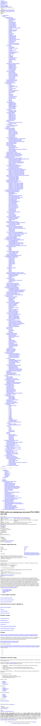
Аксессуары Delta (12, 69)
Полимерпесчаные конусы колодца (15, 139)
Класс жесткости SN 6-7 (13, 205)
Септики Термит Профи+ (13, 361)
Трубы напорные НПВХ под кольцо (13, 216)
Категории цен (7, 474)
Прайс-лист (7, 473)
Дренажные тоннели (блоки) (12, 79)
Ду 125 (10, 410)
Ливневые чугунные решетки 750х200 (16, 182)
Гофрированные (12, 192)
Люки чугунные (12, 148)
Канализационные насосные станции (13, 153)
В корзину (2, 537)
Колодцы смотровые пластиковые (15, 140)
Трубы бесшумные (12, 215)
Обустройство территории (9, 455)
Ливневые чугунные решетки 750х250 (16, 183)
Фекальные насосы (10, 388)
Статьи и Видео (7, 472)
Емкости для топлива (11, 319)
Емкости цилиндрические (13, 311)
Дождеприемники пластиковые (12, 176)
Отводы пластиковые (13, 341)
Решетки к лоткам (12, 163)
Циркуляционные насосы (11, 391)
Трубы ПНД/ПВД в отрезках (14, 244)
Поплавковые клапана (13, 343)
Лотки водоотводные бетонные (14, 160)
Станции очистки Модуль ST (14, 356)
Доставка (6, 476)
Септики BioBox (12, 363)
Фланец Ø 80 (11, 438)
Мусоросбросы (9, 454)
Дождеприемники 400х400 (14, 179)
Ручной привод (12, 430)
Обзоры (4, 592)
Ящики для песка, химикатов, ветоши (14, 446)
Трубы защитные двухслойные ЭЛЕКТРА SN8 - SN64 (16, 245)
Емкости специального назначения (13, 302)
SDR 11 (10, 247)
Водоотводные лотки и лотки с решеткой (14, 157)
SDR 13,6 (10, 265)
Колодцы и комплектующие (10, 484)
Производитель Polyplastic (13, 217)
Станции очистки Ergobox (14, 355)
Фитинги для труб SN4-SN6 (14, 44)
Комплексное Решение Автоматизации (14, 382)
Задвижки (8, 404)
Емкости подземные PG (13, 314)
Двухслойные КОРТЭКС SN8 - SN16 (16, 197)
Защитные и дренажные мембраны (13, 63)
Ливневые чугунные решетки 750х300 (16, 184)
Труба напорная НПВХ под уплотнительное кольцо (16, 273)
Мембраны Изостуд (12, 64)
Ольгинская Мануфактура (13, 51)
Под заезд (10, 21)
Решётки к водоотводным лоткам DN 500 (16, 174)
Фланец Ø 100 (11, 439)
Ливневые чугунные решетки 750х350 (16, 185)
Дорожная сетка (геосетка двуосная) (15, 122)
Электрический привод (13, 419)
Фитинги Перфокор (12, 30)
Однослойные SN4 (12, 19)
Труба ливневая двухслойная (14, 223)
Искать (2, 13)
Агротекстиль (9, 124)
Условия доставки (8, 541)
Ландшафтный (11, 47)
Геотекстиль (9, 45)
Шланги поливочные (11, 395)
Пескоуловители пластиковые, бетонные (14, 165)
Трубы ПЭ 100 (3, 624)
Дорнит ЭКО (11, 53)
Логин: (2, 7)
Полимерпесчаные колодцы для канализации (17, 138)
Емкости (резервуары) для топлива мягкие (16, 323)
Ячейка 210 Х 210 (12, 116)
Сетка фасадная (9, 449)
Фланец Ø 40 (11, 436)
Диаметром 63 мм (12, 41)
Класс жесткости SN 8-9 (13, 206)
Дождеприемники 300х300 (14, 178)
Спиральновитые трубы (11, 225)
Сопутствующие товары (7, 589)
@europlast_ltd (3, 3)
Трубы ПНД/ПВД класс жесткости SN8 (16, 243)
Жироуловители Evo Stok (13, 367)
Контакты (4, 477)
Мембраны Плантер (12, 65)
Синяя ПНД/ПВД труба (13, 240)
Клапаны (8, 422)
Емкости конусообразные (13, 303)
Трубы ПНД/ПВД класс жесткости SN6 (16, 242)
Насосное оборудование (9, 384)
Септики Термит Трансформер (14, 362)
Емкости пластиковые (9, 295)
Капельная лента (10, 400)
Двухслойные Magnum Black (14, 201)
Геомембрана (9, 109)
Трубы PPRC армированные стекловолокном (17, 289)
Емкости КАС (11, 306)
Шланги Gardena (12, 397)
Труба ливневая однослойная (14, 224)
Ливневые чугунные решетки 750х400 (16, 186)
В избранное (3, 538)
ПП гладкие (11, 194)
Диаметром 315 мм (12, 35)
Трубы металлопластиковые (12, 292)
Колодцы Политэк (12, 73)
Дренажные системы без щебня (14, 27)
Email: (1, 573)
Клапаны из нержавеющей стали (15, 424)
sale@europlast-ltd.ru (4, 2)
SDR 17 (10, 248)
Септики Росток (12, 364)
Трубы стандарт (12, 213)
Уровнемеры (11, 346)
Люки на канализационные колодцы (13, 458)
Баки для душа (9, 328)
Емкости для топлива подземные (15, 321)
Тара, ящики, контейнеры (9, 496)
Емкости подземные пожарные (14, 318)
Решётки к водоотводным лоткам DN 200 (16, 172)
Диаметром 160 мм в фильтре (14, 39)
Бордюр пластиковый (11, 126)
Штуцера (10, 347)
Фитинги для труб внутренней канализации (15, 232)
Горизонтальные (12, 301)
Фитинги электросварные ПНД (12, 284)
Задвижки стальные (12, 420)
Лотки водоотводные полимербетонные (16, 162)
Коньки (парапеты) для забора (12, 457)
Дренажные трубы (10, 18)
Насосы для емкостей (11, 351)
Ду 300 (10, 414)
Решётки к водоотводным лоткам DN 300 (16, 173)
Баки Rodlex (11, 332)
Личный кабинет (6, 15)
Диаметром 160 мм (12, 38)
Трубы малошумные (12, 214)
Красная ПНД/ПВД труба (13, 241)
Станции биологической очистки (13, 353)
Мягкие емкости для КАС (13, 307)
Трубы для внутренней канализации (13, 211)
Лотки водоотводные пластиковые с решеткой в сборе (19, 158)
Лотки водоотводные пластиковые (15, 159)
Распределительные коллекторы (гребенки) (15, 442)
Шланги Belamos (12, 398)
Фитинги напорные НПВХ (12, 236)
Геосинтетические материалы (10, 82)
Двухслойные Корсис (13, 200)
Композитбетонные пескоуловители (15, 168)
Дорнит (10, 46)
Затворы (8, 425)
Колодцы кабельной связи (11, 143)
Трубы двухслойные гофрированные (15, 195)
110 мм (10, 282)
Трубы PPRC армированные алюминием (16, 290)
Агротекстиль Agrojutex (13, 125)
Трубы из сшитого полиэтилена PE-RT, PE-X (15, 291)
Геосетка (8, 121)
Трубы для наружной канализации (13, 191)
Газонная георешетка (11, 120)
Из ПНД (10, 32)
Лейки (10, 338)
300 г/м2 (10, 62)
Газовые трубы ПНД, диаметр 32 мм (15, 280)
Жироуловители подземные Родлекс (15, 369)
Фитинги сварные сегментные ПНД (13, 285)
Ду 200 (10, 412)
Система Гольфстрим (13, 24)
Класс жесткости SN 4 (13, 204)
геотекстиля (19, 723)
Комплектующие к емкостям (12, 334)
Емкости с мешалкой (12, 304)
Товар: (1, 569)
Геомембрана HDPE (12, 110)
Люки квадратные (12, 146)
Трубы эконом (11, 212)
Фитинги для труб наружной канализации (14, 226)
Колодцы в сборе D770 (13, 132)
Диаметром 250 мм (12, 36)
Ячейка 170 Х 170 (12, 114)
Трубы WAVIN (11, 20)
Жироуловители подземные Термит (15, 368)
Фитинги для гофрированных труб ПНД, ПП (17, 228)
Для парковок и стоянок (13, 86)
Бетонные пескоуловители (14, 167)
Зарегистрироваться (4, 10)
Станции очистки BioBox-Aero (14, 354)
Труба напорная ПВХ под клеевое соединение (15, 272)
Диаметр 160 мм (12, 230)
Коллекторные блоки (11, 441)
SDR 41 (10, 220)
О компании (5, 696)
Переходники (11, 342)
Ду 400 (10, 415)
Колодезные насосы (10, 387)
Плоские (10, 28)
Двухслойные (11, 42)
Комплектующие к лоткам (14, 164)
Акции (4, 466)
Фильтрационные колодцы (12, 80)
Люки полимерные (12, 150)
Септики (8, 358)
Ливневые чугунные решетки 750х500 (16, 188)
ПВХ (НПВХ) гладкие (13, 193)
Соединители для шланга (11, 401)
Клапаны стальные (12, 423)
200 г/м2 (10, 61)
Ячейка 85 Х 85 (12, 113)
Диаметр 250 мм (12, 263)
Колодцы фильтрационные (12, 142)
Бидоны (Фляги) (10, 327)
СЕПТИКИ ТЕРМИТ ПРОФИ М (15, 360)
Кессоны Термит (10, 377)
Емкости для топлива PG (13, 325)
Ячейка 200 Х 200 (12, 115)
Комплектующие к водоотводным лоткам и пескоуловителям (18, 175)
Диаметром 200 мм (12, 37)
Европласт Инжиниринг (10, 11)
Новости (6, 471)
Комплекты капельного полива (12, 399)
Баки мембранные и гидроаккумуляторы (12, 379)
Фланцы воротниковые (13, 435)
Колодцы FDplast (12, 72)
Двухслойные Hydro (12, 203)
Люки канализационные (11, 145)
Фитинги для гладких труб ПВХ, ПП (16, 227)
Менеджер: (2, 575)
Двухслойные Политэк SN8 (14, 196)
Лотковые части (12, 78)
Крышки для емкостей (11, 348)
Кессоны (6, 375)
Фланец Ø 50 (11, 437)
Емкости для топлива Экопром (14, 324)
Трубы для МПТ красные (13, 252)
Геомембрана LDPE (12, 111)
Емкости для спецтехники (13, 309)
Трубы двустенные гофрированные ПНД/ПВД (15, 239)
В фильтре (11, 34)
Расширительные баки (11, 381)
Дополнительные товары (7, 590)
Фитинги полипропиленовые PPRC (13, 293)
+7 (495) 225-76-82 (3, 1)
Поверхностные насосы (11, 390)
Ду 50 (10, 406)
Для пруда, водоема (12, 59)
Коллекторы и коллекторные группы (11, 440)
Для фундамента (12, 58)
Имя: (1, 570)
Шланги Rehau (11, 396)
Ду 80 (10, 408)
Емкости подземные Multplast (14, 316)
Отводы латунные (12, 340)
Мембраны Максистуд (13, 67)
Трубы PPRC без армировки (14, 288)
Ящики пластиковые (10, 447)
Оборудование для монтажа (12, 237)
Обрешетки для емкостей (11, 349)
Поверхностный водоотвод (10, 156)
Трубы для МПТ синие (13, 253)
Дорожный (11, 56)
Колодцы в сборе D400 (13, 74)
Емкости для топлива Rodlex (14, 326)
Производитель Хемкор (13, 218)
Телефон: (2, 571)
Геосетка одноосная (12, 123)
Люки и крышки (12, 76)
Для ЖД (10, 87)
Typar (10, 54)
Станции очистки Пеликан (14, 357)
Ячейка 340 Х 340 (12, 118)
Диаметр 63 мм (11, 281)
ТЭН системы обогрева (13, 345)
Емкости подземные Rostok (14, 317)
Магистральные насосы (11, 389)
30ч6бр (10, 417)
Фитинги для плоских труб (14, 43)
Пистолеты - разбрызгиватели (12, 402)
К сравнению (3, 539)
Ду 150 (10, 411)
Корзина (4, 687)
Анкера (8, 127)
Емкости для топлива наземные (14, 320)
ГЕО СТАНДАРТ (12, 52)
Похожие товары (6, 591)
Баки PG (10, 331)
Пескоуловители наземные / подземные (14, 370)
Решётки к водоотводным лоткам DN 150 (16, 171)
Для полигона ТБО (12, 88)
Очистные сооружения (9, 352)
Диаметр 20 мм (11, 258)
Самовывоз (7, 475)
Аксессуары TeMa (12, 70)
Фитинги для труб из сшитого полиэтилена (15, 294)
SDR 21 (10, 249)
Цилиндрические (12, 297)
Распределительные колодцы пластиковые (16, 141)
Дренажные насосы (10, 81)
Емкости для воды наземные (12, 296)
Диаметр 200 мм (12, 231)
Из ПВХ (10, 31)
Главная (4, 694)
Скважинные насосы (10, 385)
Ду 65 (10, 407)
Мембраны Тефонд (12, 68)
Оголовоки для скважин (11, 393)
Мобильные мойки (10, 451)
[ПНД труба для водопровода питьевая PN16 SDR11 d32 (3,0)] (15, 517)
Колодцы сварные (10, 144)
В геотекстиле (11, 33)
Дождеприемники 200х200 (14, 177)
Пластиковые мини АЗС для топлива (16, 322)
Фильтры (8, 432)
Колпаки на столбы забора (11, 456)
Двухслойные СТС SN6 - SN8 (14, 198)
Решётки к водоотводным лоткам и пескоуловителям (16, 169)
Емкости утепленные (13, 310)
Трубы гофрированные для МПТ (13, 251)
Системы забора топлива (13, 344)
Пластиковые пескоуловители (14, 166)
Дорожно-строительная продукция (11, 450)
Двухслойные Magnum (13, 202)
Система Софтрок (12, 23)
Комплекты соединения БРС (14, 336)
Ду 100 (10, 409)
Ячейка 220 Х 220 (12, 117)
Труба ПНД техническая (11, 246)
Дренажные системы (8, 17)
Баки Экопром (11, 330)
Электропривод (12, 431)
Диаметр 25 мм (11, 259)
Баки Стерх (11, 329)
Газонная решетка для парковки (12, 465)
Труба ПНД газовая (10, 278)
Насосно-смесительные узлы (12, 443)
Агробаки (11, 308)
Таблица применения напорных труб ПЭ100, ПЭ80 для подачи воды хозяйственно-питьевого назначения (19, 646)
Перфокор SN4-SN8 (12, 26)
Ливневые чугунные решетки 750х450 (16, 187)
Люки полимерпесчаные (13, 147)
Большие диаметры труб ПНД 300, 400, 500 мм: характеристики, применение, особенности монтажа (18, 635)
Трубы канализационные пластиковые (12, 190)
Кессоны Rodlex (10, 376)
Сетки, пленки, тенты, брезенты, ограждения (13, 448)
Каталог (4, 16)
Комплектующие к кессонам (12, 378)
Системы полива (8, 394)
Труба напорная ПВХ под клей (12, 221)
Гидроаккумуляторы (10, 380)
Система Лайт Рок (12, 25)
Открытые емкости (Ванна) (12, 333)
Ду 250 (10, 413)
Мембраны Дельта (12, 66)
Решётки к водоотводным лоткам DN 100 (16, 170)
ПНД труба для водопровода (11, 662)
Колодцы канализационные (12, 137)
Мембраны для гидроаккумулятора (13, 383)
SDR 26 (10, 250)
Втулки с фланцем (12, 335)
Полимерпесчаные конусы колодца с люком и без (18, 149)
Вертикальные (11, 300)
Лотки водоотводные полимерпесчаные (16, 161)
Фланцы (8, 433)
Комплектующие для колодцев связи (13, 155)
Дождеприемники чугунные (12, 152)
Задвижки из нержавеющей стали (15, 421)
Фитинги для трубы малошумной (15, 235)
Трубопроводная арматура (9, 403)
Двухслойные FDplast (13, 199)
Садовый (10, 50)
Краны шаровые (12, 337)
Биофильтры (9, 371)
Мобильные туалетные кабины (12, 453)
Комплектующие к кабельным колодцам (14, 255)
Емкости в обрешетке (13, 305)
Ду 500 (10, 416)
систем (14, 723)
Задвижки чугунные (12, 405)
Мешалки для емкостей (11, 350)
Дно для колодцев (12, 77)
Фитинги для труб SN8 (13, 29)
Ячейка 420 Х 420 (12, 119)
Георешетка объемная (11, 112)
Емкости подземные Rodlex (14, 315)
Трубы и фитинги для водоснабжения (11, 488)
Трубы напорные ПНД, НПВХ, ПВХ (11, 256)
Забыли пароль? (11, 10)
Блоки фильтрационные (11, 373)
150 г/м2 (10, 60)
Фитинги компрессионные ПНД (13, 283)
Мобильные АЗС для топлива (12, 452)
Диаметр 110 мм (12, 219)
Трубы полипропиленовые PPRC (13, 287)
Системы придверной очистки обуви (13, 189)
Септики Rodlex (12, 359)
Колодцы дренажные (10, 71)
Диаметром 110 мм (12, 40)
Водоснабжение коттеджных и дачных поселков (9, 642)
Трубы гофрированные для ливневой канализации (16, 222)
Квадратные (11, 299)
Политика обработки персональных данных (8, 587)
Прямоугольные (12, 298)
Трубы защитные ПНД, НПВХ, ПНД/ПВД (12, 238)
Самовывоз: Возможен (10, 540)
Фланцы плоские (12, 434)
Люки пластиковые (12, 151)
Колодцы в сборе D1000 (13, 133)
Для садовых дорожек (13, 57)
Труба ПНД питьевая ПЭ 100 (12, 257)
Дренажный (11, 55)
